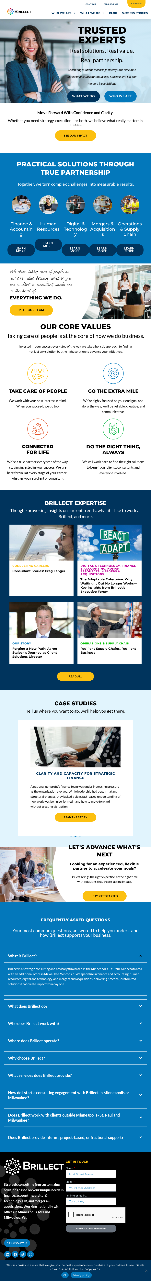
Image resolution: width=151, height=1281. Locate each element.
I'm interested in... (77, 1195)
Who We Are (62, 13)
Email (69, 1181)
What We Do (90, 13)
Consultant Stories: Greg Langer (38, 571)
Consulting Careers (30, 566)
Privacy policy (81, 1275)
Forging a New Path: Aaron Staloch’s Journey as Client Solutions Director (34, 653)
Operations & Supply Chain (104, 643)
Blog (113, 13)
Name (70, 1168)
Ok (65, 1275)
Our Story (21, 643)
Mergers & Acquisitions (100, 573)
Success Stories (135, 13)
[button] (20, 775)
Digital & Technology (100, 566)
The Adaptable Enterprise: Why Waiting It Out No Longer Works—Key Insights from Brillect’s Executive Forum (108, 585)
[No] (146, 1271)
